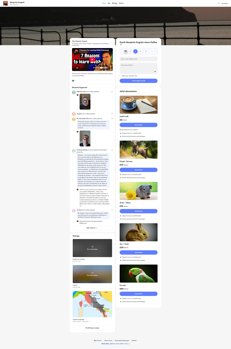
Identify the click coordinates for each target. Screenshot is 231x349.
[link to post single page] (92, 250)
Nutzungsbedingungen (122, 340)
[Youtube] (73, 81)
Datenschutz (108, 340)
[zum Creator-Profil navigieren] (5, 3)
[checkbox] (127, 76)
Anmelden (225, 3)
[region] (138, 62)
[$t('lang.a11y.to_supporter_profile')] (78, 95)
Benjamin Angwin (17, 2)
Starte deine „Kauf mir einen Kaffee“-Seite (115, 343)
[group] (139, 117)
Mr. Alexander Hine (83, 118)
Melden (134, 340)
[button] (104, 3)
